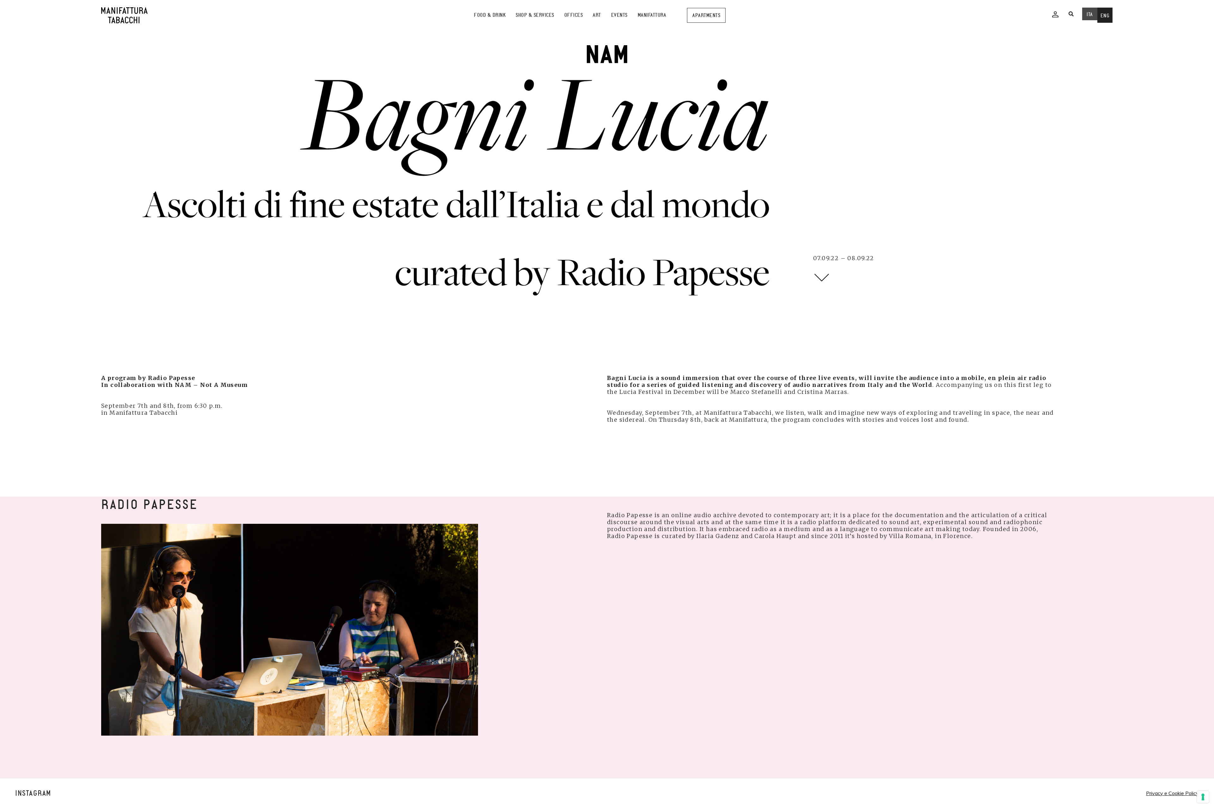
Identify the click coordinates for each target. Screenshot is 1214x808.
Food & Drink (490, 15)
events (619, 15)
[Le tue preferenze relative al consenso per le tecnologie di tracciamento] (1203, 797)
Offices (573, 15)
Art (597, 15)
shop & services (535, 15)
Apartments (706, 15)
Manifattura (652, 15)
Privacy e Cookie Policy (1172, 793)
